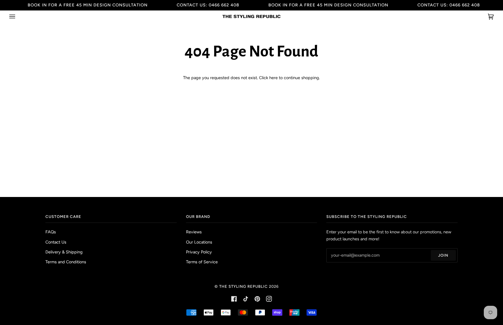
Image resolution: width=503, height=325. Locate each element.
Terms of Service (202, 261)
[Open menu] (18, 16)
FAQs (50, 232)
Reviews (194, 232)
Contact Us (55, 242)
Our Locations (199, 242)
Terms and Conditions (65, 261)
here (273, 77)
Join (443, 255)
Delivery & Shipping (64, 252)
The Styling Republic (243, 286)
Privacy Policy (199, 252)
